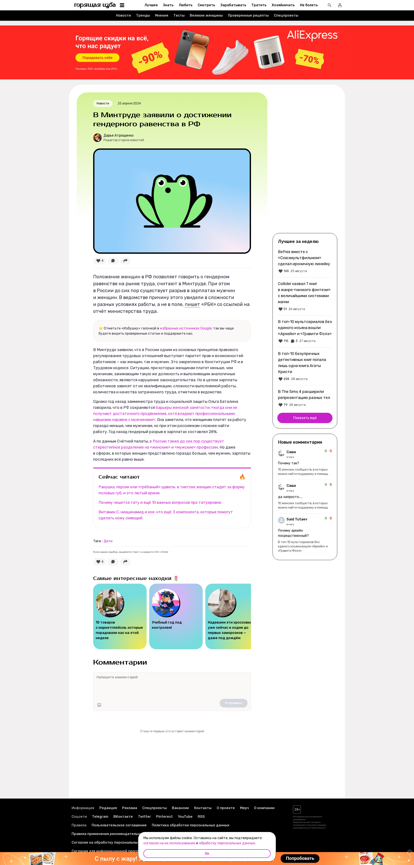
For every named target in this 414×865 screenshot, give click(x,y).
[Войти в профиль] (340, 5)
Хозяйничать (283, 5)
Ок (207, 853)
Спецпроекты (286, 15)
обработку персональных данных (227, 843)
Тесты (179, 15)
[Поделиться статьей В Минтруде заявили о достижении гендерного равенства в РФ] (125, 261)
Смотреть (206, 5)
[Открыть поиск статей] (329, 5)
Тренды (143, 15)
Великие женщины (206, 15)
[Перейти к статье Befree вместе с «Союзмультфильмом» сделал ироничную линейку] (305, 261)
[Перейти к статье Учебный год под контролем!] (176, 616)
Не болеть (309, 5)
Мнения (161, 15)
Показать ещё (305, 418)
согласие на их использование (169, 843)
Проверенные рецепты (248, 15)
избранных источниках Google (186, 328)
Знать (168, 5)
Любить (186, 5)
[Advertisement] (305, 162)
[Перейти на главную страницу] (95, 5)
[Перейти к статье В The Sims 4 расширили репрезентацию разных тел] (305, 398)
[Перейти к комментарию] (305, 463)
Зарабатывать (233, 5)
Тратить (259, 5)
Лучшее (151, 5)
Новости (123, 15)
